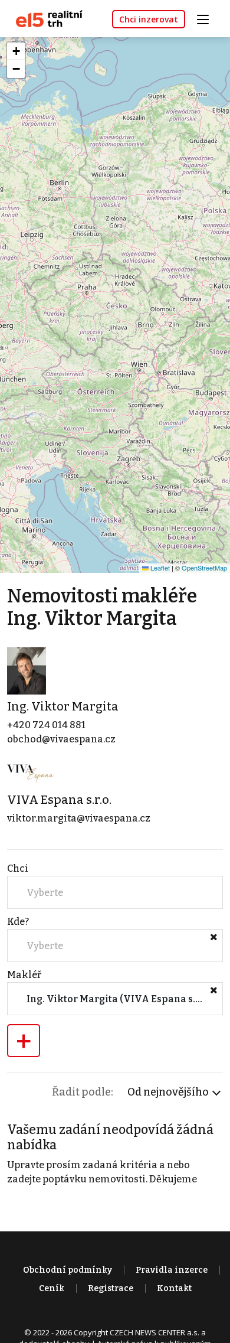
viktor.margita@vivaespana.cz (78, 818)
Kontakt (174, 1288)
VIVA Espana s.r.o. (59, 800)
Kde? (18, 921)
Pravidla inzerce (172, 1270)
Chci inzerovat (148, 19)
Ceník (51, 1288)
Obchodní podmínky (67, 1270)
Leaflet (159, 567)
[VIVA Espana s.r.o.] (30, 774)
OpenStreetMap (204, 567)
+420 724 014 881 (46, 725)
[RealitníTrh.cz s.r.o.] (45, 18)
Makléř (24, 974)
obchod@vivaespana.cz (61, 739)
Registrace (110, 1288)
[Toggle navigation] (207, 18)
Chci (17, 868)
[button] (16, 51)
